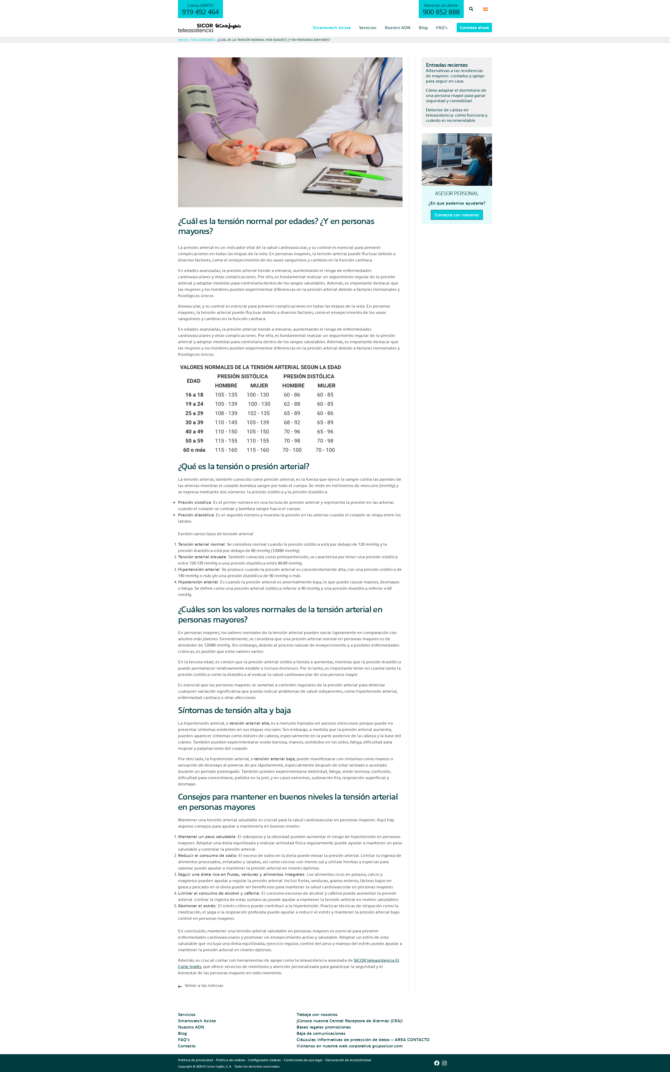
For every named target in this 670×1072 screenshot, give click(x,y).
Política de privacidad (195, 1060)
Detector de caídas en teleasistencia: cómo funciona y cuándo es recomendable (456, 115)
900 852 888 (441, 11)
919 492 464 (200, 11)
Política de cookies (230, 1060)
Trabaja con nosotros (317, 1014)
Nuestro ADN (191, 1027)
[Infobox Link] (290, 986)
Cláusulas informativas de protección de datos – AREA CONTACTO (363, 1039)
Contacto (187, 1045)
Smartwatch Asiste (197, 1020)
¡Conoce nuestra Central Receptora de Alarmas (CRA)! (350, 1020)
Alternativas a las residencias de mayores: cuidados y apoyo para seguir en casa (455, 76)
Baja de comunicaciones (321, 1033)
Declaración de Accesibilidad (348, 1060)
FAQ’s (184, 1039)
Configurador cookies (264, 1060)
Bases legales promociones (324, 1027)
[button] (471, 9)
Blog (182, 1033)
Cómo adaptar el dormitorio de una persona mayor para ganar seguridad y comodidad (456, 95)
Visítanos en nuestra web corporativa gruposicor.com (350, 1045)
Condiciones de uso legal (303, 1060)
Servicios (187, 1014)
